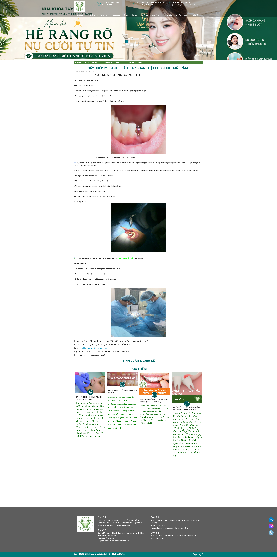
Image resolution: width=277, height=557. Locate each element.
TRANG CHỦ (80, 15)
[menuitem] (78, 62)
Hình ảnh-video (181, 15)
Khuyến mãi (167, 15)
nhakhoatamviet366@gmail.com (94, 348)
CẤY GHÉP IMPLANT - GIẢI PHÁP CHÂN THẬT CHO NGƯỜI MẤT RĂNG (122, 62)
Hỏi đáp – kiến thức (130, 15)
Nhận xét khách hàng (150, 15)
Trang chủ (78, 62)
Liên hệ (195, 15)
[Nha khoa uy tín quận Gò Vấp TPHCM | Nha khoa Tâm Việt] (79, 6)
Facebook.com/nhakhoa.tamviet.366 (117, 525)
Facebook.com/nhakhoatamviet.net (117, 541)
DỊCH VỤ (104, 15)
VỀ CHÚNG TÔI (93, 15)
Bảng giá (116, 15)
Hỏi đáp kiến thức (91, 62)
